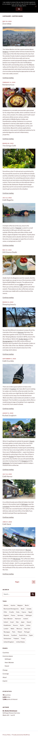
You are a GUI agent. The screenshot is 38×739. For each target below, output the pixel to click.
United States (20, 642)
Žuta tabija (6, 24)
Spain (31, 635)
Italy (17, 622)
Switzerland (7, 638)
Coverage (6, 674)
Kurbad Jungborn (9, 415)
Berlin (27, 605)
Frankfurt (13, 389)
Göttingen (24, 504)
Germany (20, 615)
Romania (6, 635)
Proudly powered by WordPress (21, 734)
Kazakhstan (7, 625)
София (21, 284)
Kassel (32, 441)
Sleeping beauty (9, 304)
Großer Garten (23, 339)
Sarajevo (5, 51)
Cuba (17, 612)
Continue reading (8, 78)
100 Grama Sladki (9, 252)
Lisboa (28, 625)
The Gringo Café (9, 146)
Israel (12, 622)
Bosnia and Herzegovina (11, 609)
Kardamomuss (8, 85)
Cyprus (24, 612)
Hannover (21, 332)
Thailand (16, 638)
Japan (22, 622)
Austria (13, 605)
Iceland (25, 618)
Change (5, 670)
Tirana (23, 638)
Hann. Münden (8, 618)
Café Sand (6, 524)
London (6, 628)
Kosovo (15, 625)
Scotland (14, 635)
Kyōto (22, 625)
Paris (13, 632)
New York (27, 628)
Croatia (11, 612)
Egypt (30, 612)
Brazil (22, 609)
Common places (8, 656)
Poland (20, 632)
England (6, 615)
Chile (5, 612)
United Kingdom (9, 642)
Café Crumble (8, 361)
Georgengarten (7, 341)
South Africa (23, 635)
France (13, 615)
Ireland (6, 622)
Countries (6, 652)
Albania (6, 605)
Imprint (5, 681)
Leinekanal (6, 506)
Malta (12, 628)
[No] (36, 6)
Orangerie (24, 461)
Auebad (11, 456)
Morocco (19, 628)
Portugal (27, 632)
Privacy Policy (7, 734)
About (5, 677)
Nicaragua (7, 632)
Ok (19, 9)
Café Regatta (7, 200)
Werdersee (16, 559)
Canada (29, 609)
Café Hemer (7, 476)
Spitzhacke (6, 463)
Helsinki (18, 228)
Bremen (28, 550)
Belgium (20, 605)
